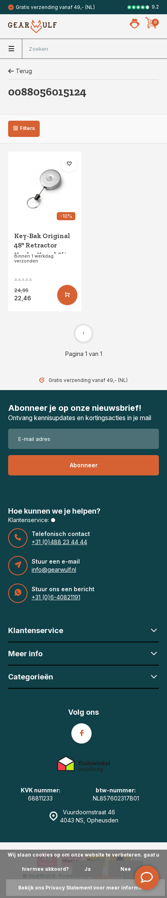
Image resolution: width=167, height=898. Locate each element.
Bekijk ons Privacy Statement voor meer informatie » (85, 888)
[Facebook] (81, 733)
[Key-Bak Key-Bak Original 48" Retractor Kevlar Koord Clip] (44, 188)
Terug (24, 70)
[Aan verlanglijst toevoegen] (69, 164)
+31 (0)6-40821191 (56, 597)
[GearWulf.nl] (32, 26)
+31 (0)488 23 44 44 (59, 541)
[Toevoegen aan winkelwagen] (67, 295)
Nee (125, 869)
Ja (87, 869)
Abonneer (84, 465)
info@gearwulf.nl (54, 569)
